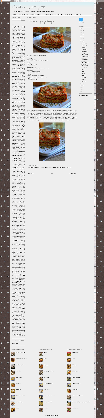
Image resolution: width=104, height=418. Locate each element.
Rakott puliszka (19, 377)
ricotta (24, 257)
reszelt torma (21, 256)
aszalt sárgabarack (15, 41)
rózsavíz (14, 261)
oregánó (24, 234)
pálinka (22, 240)
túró (19, 315)
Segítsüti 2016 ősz (84, 56)
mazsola (21, 211)
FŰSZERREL (21, 121)
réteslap (16, 257)
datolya (22, 83)
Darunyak (46, 352)
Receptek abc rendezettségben (36, 14)
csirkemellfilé (14, 76)
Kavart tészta (46, 377)
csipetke (18, 73)
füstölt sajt (23, 116)
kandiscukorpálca (15, 143)
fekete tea (14, 105)
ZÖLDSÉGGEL (15, 332)
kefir (21, 150)
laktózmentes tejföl (16, 186)
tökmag (21, 311)
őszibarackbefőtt (16, 239)
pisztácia (19, 251)
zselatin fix (14, 334)
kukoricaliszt (23, 179)
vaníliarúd (21, 319)
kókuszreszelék (15, 165)
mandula (23, 203)
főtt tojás (17, 110)
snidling (16, 275)
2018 (82, 38)
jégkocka (21, 137)
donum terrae (14, 86)
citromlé (21, 64)
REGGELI (15, 256)
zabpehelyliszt (14, 328)
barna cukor (15, 46)
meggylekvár (19, 214)
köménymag (17, 174)
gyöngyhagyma (15, 130)
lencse (22, 191)
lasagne (58, 167)
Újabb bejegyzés (31, 173)
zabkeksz (13, 327)
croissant (17, 67)
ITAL (23, 136)
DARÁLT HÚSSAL (15, 83)
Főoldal (14, 14)
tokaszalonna (14, 307)
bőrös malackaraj (21, 53)
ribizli (21, 257)
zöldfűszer (23, 330)
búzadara (23, 57)
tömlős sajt (20, 312)
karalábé (13, 147)
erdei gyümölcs (20, 94)
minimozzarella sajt (15, 218)
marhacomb (15, 209)
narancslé (14, 228)
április (83, 75)
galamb (13, 122)
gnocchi (13, 125)
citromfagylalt (14, 64)
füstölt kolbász (20, 114)
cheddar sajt (14, 61)
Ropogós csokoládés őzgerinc (21, 358)
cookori (19, 65)
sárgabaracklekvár (21, 266)
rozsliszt (18, 261)
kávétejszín (22, 148)
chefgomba (19, 61)
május (83, 73)
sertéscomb (14, 270)
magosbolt (14, 201)
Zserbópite (46, 408)
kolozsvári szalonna (19, 170)
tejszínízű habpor (15, 301)
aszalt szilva (23, 41)
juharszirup (18, 139)
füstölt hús (14, 114)
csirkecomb (14, 75)
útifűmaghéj (14, 318)
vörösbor (20, 324)
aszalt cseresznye (15, 38)
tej (15, 299)
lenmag (13, 193)
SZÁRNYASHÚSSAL (16, 288)
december (84, 43)
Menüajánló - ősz (68, 14)
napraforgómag (22, 225)
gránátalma (18, 128)
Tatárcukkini (74, 364)
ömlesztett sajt (17, 237)
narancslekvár (21, 228)
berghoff (19, 49)
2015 (82, 83)
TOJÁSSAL (21, 305)
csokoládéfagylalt (17, 78)
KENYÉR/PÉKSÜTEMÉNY (17, 155)
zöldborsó (18, 330)
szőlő (18, 296)
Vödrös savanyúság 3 (76, 408)
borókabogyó (23, 52)
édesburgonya (14, 88)
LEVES (14, 194)
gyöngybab (23, 129)
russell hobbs (18, 263)
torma (19, 308)
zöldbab (13, 330)
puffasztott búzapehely (21, 253)
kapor (13, 144)
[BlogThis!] (33, 165)
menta (24, 214)
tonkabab (14, 308)
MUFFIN (14, 224)
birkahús (15, 50)
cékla (13, 60)
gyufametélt (21, 130)
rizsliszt (17, 259)
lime (12, 197)
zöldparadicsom (18, 331)
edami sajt (50, 167)
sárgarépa (21, 267)
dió (21, 84)
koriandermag (18, 172)
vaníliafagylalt (14, 319)
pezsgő (21, 248)
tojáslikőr (15, 305)
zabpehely (20, 327)
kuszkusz (22, 180)
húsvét (13, 136)
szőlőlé (22, 296)
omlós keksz (19, 234)
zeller (19, 328)
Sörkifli (17, 408)
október (83, 47)
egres (18, 88)
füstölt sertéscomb (17, 117)
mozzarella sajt (62, 167)
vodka (13, 323)
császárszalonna (20, 69)
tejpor (23, 299)
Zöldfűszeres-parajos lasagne (84, 61)
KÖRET (23, 174)
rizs (13, 259)
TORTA (23, 308)
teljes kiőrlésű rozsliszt (20, 303)
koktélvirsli (22, 161)
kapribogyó (14, 146)
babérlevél (21, 44)
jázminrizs (16, 137)
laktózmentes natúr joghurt (17, 182)
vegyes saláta (14, 320)
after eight (20, 29)
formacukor (14, 109)
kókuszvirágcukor (15, 168)
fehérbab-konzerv (21, 101)
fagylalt (21, 95)
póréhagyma (21, 252)
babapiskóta (14, 44)
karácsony (20, 146)
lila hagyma (15, 195)
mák (17, 202)
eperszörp (13, 94)
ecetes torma (16, 87)
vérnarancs (18, 322)
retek (13, 257)
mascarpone (14, 211)
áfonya (21, 27)
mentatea (16, 216)
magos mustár (20, 199)
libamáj (24, 194)
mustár (13, 225)
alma (24, 29)
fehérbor (13, 102)
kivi (23, 160)
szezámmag (17, 293)
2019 (82, 36)
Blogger (56, 415)
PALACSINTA (15, 240)
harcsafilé (19, 133)
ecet (24, 86)
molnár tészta (14, 222)
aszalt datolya (21, 38)
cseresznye (21, 71)
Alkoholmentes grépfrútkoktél (84, 58)
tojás (24, 304)
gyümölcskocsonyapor (21, 132)
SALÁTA (20, 264)
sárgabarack (14, 266)
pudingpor (14, 253)
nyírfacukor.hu (20, 232)
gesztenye (21, 124)
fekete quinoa (23, 103)
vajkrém (22, 318)
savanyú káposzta (15, 268)
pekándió (13, 247)
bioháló (23, 49)
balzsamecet (19, 45)
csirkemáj (21, 75)
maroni (20, 210)
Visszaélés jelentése (83, 95)
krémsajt (54, 167)
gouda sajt (19, 126)
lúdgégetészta (15, 198)
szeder (13, 289)
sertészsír (18, 274)
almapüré (23, 30)
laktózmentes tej (16, 184)
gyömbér (17, 129)
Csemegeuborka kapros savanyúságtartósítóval (81, 402)
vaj (18, 318)
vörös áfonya (18, 323)
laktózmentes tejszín (15, 187)
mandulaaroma (16, 205)
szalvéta (19, 285)
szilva (22, 293)
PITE (24, 251)
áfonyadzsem (14, 29)
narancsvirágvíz (14, 230)
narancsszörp (21, 229)
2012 (82, 89)
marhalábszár (14, 210)
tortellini (15, 310)
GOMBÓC (14, 126)
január (83, 81)
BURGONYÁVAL (22, 56)
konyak (13, 172)
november (84, 45)
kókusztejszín (15, 167)
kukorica (23, 176)
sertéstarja (13, 274)
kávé (13, 148)
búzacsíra (18, 57)
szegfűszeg (22, 289)
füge (12, 113)
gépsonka (14, 124)
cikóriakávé (16, 62)
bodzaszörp (19, 50)
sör (22, 277)
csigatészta (19, 72)
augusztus (84, 67)
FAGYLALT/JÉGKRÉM (17, 97)
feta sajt (18, 106)
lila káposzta (22, 195)
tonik (24, 307)
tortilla (19, 310)
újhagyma (21, 316)
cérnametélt (21, 60)
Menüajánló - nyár (58, 14)
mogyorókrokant (14, 221)
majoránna (13, 202)
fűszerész (20, 120)
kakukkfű (18, 140)
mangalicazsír (14, 207)
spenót (17, 278)
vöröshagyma (14, 326)
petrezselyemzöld (14, 248)
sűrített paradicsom (22, 278)
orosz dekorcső (21, 236)
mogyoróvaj (21, 221)
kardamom (18, 147)
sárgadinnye (16, 267)
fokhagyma (20, 107)
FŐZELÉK (17, 112)
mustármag (17, 225)
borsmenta (14, 53)
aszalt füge (14, 40)
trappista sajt (14, 315)
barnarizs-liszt (21, 46)
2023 (82, 28)
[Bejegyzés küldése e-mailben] (30, 165)
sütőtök (22, 282)
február (83, 79)
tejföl (19, 299)
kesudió (15, 157)
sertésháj (13, 271)
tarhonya (13, 297)
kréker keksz (21, 175)
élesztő (21, 90)
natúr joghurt (20, 230)
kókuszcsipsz (23, 163)
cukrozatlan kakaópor (16, 68)
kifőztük (15, 160)
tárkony (22, 297)
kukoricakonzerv (16, 179)
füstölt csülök (22, 113)
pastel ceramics (21, 244)
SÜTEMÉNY (22, 280)
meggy (21, 213)
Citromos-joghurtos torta (20, 395)
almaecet (15, 30)
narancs (14, 226)
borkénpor (18, 52)
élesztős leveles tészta (15, 91)
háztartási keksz (20, 134)
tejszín (13, 300)
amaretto (22, 31)
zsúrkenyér (23, 335)
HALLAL (14, 133)
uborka (23, 315)
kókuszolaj (21, 164)
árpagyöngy (21, 37)
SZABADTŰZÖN (22, 284)
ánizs (17, 34)
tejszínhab (21, 300)
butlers (14, 57)
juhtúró (13, 140)
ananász (13, 33)
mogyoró (13, 220)
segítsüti (21, 268)
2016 (82, 42)
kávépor (17, 148)
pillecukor (13, 249)
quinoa (21, 255)
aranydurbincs (23, 35)
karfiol (22, 147)
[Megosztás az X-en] (34, 165)
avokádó (22, 42)
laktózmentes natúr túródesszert (17, 183)
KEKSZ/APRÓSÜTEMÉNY (18, 152)
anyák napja (21, 34)
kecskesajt (13, 150)
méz (21, 217)
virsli (23, 322)
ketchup (19, 157)
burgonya (20, 54)
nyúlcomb (13, 233)
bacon (32, 167)
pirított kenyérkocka (20, 249)
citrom (21, 62)
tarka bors (17, 297)
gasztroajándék (20, 122)
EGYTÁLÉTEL (15, 90)
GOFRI (17, 125)
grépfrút (22, 128)
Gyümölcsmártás (84, 51)
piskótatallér (14, 251)
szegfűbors (17, 289)
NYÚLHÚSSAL (18, 233)
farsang (21, 98)
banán (24, 45)
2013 (82, 87)
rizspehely (22, 259)
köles (13, 174)
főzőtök (22, 112)
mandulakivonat (22, 205)
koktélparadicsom (15, 161)
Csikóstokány (18, 383)
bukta (13, 54)
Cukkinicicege (18, 389)
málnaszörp (18, 203)
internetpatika (19, 136)
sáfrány (24, 263)
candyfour (22, 58)
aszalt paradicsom (21, 40)
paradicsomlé (21, 243)
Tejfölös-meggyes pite (76, 371)
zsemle (19, 335)
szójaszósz (14, 296)
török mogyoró (20, 314)
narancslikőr (14, 229)
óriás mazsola (15, 236)
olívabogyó (14, 234)
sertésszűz (23, 274)
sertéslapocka (22, 272)
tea (12, 299)
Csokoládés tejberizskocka (84, 54)
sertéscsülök (21, 270)
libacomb (19, 194)
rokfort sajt (13, 260)
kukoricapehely (16, 180)
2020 (82, 34)
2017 (82, 40)
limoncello (16, 197)
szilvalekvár (14, 295)
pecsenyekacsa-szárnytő (20, 245)
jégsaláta (13, 139)
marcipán (23, 207)
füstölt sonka (19, 118)
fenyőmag (13, 106)
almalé (19, 30)
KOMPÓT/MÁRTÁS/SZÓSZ (17, 171)
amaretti (18, 31)
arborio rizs (15, 37)
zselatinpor (14, 335)
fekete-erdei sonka (21, 105)
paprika (21, 241)
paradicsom (14, 243)
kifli (24, 158)
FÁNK (16, 98)
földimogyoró (20, 109)
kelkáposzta (18, 153)
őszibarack (23, 237)
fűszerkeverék (14, 121)
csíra (22, 73)
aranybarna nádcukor (15, 35)
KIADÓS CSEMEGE (17, 158)
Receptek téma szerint (23, 14)
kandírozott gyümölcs (20, 141)
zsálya (22, 332)
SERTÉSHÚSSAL (21, 271)
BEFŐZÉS (20, 48)
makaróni (22, 202)
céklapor (16, 60)
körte (15, 175)
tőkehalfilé (23, 310)
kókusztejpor (22, 165)
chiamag (23, 61)
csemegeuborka (14, 71)
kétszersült (23, 157)
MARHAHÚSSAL (21, 209)
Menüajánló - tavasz (49, 14)
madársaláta (21, 198)
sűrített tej (15, 279)
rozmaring (18, 260)
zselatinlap (21, 334)
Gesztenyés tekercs (19, 402)
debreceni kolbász (15, 84)
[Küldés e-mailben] (32, 165)
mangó (19, 207)
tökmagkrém (14, 312)
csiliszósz (13, 73)
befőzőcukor (14, 49)
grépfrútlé (13, 129)
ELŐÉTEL (23, 91)
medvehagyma (14, 213)
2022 (82, 30)
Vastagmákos (18, 371)
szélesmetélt (14, 291)
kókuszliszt (15, 164)
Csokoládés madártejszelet (21, 364)
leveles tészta (20, 193)
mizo (22, 218)
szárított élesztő (18, 286)
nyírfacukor (14, 232)
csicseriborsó (14, 72)
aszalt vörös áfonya (16, 42)
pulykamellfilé (15, 255)
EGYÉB (22, 88)
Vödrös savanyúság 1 (76, 352)
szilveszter (21, 295)
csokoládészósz (21, 79)
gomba (22, 125)
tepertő (13, 304)
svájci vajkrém (14, 284)
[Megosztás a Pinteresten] (36, 165)
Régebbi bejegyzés (72, 173)
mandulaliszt (21, 206)
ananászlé (13, 34)
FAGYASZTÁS (14, 95)
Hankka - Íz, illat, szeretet (28, 7)
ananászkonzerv (20, 33)
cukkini (21, 67)
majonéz (20, 201)
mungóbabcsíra (21, 224)
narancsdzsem (21, 226)
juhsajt (23, 139)
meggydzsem (14, 214)
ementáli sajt (16, 93)
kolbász (13, 170)
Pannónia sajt (14, 241)
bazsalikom (14, 48)
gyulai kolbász (14, 132)
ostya (13, 237)
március (83, 77)
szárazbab (23, 285)
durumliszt (20, 86)
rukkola (22, 261)
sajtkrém (14, 264)
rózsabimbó (23, 260)
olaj (23, 233)
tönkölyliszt (14, 314)
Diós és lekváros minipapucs (49, 395)
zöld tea (22, 328)
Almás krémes (46, 389)
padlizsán (22, 239)
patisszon (13, 245)
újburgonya (15, 316)
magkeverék (14, 199)
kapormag (17, 144)
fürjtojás (16, 113)
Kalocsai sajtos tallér (48, 402)
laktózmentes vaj (17, 190)
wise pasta (21, 326)
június (83, 71)
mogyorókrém (21, 220)
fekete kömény (17, 103)
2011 (82, 91)
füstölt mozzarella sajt (15, 116)
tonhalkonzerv (20, 307)
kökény (23, 172)
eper (22, 93)
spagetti (13, 278)
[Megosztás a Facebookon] (35, 165)
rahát (24, 255)
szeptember (84, 49)
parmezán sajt (14, 244)
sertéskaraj (16, 272)
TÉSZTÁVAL (69, 167)
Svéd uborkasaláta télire (76, 377)
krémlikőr (13, 176)
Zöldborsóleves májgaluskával (84, 64)
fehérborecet (19, 102)
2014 (82, 85)
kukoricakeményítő (22, 178)
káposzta (21, 144)
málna (13, 203)
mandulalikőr (15, 206)
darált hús (46, 167)
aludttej (14, 31)
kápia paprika (22, 143)
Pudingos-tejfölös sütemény (21, 352)
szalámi (14, 285)
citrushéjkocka (14, 65)
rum (12, 263)
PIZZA (15, 252)
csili (23, 72)
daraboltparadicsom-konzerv (38, 167)
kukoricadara (15, 178)
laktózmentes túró (21, 188)
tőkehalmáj (15, 311)
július (83, 69)
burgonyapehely (14, 56)
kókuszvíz (21, 168)
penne (21, 247)
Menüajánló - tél (78, 14)
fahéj (13, 98)
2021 (82, 32)
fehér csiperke (18, 99)
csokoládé (22, 76)
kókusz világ (15, 163)
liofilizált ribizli (22, 197)
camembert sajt (16, 58)
